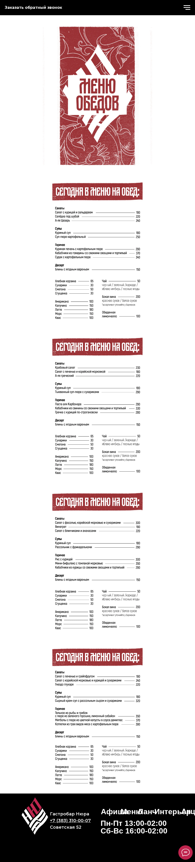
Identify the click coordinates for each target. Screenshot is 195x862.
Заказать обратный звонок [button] (33, 7)
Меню (131, 811)
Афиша (114, 811)
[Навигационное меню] (187, 7)
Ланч (147, 811)
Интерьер (172, 811)
